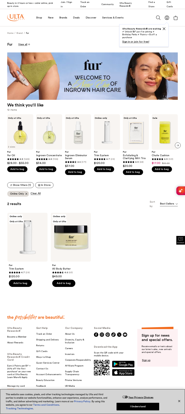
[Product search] (158, 17)
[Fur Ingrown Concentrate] (49, 139)
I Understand (138, 406)
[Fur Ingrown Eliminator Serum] (78, 141)
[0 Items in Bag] (175, 18)
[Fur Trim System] (107, 139)
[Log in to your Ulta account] (167, 17)
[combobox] (169, 204)
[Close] (179, 401)
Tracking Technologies (19, 408)
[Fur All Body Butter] (71, 245)
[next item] (178, 145)
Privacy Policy (82, 401)
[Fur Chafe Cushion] (165, 139)
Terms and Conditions (46, 405)
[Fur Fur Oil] (20, 139)
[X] (164, 28)
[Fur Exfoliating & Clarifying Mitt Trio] (136, 141)
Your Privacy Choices (141, 397)
